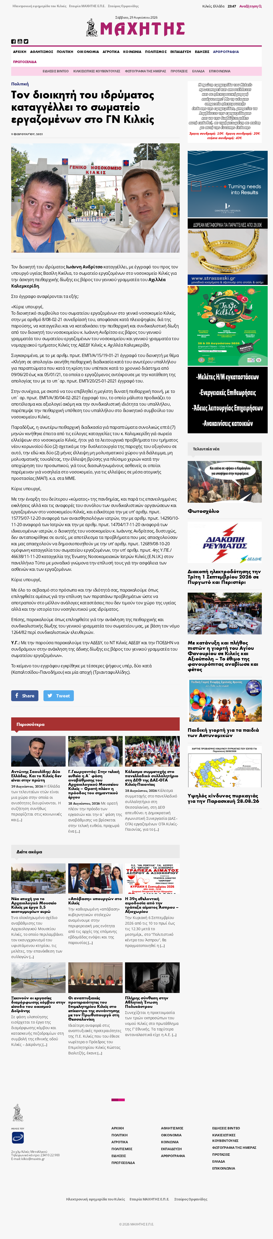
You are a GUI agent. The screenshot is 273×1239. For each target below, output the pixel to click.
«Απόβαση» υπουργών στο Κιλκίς (95, 900)
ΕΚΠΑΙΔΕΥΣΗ (180, 51)
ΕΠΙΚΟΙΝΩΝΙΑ (219, 71)
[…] (19, 820)
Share (28, 696)
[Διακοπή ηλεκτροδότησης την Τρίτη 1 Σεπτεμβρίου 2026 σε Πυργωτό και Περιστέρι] (225, 542)
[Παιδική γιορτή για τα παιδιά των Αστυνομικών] (225, 701)
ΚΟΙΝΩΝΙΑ (132, 51)
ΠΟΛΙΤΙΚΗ (65, 51)
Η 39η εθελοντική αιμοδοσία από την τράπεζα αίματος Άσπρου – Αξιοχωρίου (152, 905)
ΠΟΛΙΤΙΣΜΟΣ (155, 51)
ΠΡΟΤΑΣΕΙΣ (179, 71)
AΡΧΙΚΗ (19, 51)
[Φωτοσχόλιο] (225, 482)
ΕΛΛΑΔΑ (198, 71)
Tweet (63, 696)
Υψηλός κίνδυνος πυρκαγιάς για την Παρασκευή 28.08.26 (223, 798)
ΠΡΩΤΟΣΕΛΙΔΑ (25, 61)
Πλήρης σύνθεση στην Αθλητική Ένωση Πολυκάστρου (146, 1002)
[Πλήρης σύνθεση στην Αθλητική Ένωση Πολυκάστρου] (152, 977)
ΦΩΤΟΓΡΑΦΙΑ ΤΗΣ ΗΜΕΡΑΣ (145, 71)
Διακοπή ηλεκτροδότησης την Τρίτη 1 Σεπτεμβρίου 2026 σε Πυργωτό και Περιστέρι (224, 576)
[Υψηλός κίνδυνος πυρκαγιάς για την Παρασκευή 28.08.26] (225, 767)
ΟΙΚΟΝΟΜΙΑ (88, 51)
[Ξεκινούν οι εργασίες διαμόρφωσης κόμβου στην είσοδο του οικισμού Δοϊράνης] (38, 977)
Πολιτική (20, 84)
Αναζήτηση (249, 6)
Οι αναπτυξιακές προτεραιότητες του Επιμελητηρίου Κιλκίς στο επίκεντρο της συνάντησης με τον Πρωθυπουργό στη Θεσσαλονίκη (93, 1008)
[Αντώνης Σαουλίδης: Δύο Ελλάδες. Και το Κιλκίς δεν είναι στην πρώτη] (38, 751)
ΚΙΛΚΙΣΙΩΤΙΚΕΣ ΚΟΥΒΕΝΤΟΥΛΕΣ (96, 71)
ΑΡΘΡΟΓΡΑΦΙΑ (226, 51)
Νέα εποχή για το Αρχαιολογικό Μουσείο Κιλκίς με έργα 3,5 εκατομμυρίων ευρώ (34, 905)
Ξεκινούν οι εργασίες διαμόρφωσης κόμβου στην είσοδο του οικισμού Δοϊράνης (38, 1004)
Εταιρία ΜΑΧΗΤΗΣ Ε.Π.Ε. (87, 6)
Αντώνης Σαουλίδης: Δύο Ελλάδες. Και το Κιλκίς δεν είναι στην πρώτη (36, 775)
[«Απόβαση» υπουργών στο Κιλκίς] (95, 878)
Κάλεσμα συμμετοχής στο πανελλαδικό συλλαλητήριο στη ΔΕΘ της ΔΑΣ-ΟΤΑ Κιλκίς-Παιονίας (151, 777)
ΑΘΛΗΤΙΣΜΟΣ (41, 51)
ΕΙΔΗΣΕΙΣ (202, 51)
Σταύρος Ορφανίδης (123, 6)
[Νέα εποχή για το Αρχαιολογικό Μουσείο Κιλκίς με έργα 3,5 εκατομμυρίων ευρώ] (38, 878)
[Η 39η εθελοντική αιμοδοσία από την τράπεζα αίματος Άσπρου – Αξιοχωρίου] (152, 878)
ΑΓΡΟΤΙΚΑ (111, 51)
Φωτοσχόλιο (203, 510)
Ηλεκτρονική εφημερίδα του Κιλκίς (39, 6)
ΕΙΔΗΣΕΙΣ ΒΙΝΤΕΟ (56, 71)
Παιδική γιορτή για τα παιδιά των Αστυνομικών (223, 732)
